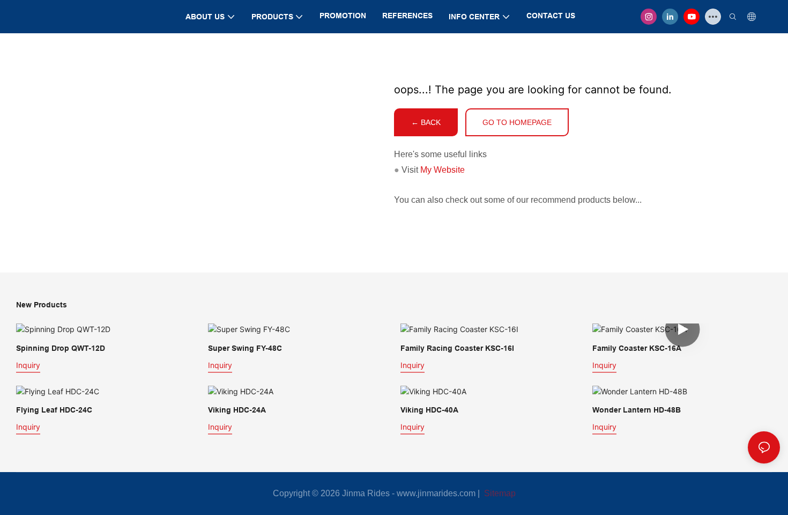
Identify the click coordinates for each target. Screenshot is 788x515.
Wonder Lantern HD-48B (636, 410)
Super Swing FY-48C (245, 348)
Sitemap (499, 493)
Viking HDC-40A (429, 410)
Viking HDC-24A (237, 410)
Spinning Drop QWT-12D (60, 348)
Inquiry (28, 365)
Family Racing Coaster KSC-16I (457, 348)
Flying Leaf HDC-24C (54, 410)
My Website (442, 169)
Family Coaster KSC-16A (636, 348)
